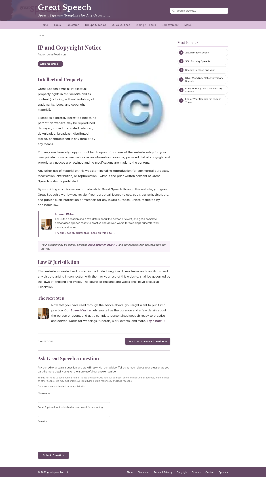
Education (73, 24)
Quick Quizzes (121, 24)
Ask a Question (49, 64)
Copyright (182, 472)
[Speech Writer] (43, 314)
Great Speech (65, 7)
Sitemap (196, 472)
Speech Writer (65, 214)
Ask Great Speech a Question (146, 341)
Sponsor (223, 472)
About (130, 472)
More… (188, 24)
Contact (209, 472)
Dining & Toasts (146, 24)
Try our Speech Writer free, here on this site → (85, 232)
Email (71, 407)
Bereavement (170, 24)
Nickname (44, 393)
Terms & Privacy (163, 472)
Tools (57, 24)
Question (43, 421)
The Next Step (51, 298)
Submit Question (53, 455)
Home (44, 24)
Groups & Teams (95, 24)
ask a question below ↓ (103, 244)
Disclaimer (143, 472)
